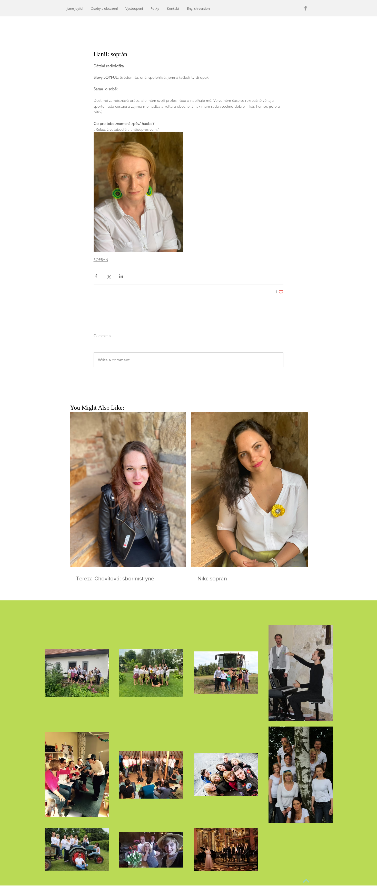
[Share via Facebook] (96, 276)
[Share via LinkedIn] (121, 276)
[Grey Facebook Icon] (305, 8)
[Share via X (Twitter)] (108, 276)
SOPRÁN (101, 259)
